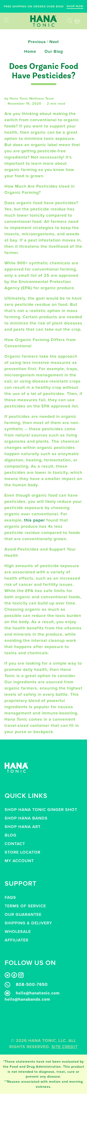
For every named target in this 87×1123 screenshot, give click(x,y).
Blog (10, 835)
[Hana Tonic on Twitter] (7, 976)
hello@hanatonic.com (38, 993)
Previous (37, 42)
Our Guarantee (23, 914)
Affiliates (17, 940)
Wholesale (18, 931)
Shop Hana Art (23, 826)
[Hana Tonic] (43, 21)
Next (54, 42)
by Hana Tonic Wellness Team (29, 98)
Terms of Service (25, 905)
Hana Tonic (42, 1040)
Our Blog (54, 51)
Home (30, 51)
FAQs (10, 897)
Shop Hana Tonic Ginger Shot (41, 809)
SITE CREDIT (65, 1046)
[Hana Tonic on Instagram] (21, 976)
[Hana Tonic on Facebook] (14, 976)
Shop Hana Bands (26, 818)
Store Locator (22, 852)
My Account (19, 860)
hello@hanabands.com (27, 1000)
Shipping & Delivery (28, 923)
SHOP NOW (75, 6)
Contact (15, 843)
